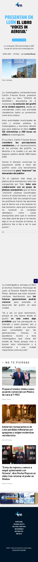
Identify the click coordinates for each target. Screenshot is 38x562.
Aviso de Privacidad (19, 550)
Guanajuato (19, 524)
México (19, 534)
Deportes (19, 531)
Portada (19, 522)
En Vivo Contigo (19, 526)
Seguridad (19, 529)
